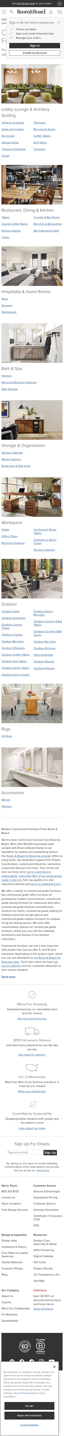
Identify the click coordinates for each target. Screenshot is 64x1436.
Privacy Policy (29, 1393)
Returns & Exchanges (47, 1191)
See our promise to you (32, 1018)
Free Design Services (15, 1210)
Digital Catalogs (43, 1256)
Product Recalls (43, 1268)
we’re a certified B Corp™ (46, 884)
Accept (29, 1406)
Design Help (9, 1240)
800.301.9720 (10, 1191)
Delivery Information (46, 1210)
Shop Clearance (43, 1309)
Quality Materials (12, 1262)
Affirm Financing (44, 1250)
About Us (7, 1296)
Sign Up (50, 1152)
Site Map (39, 1281)
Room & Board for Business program (29, 856)
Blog (4, 1274)
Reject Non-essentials (29, 1415)
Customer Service (45, 1203)
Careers (6, 1302)
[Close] (58, 22)
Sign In (35, 45)
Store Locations (11, 1203)
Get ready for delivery (32, 1055)
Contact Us (8, 1197)
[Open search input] (12, 12)
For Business (9, 1314)
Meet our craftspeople (32, 1091)
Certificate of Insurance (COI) (48, 1217)
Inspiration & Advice (14, 1247)
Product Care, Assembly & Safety (45, 1242)
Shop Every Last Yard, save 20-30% (32, 3)
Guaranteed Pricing (45, 1197)
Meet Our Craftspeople (16, 1308)
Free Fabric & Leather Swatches (15, 1254)
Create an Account (35, 53)
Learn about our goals (32, 1128)
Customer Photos (12, 1268)
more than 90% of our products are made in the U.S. (31, 878)
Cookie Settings (29, 1425)
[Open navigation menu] (4, 12)
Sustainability (10, 1321)
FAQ (36, 1225)
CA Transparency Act (47, 1274)
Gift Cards (40, 1262)
